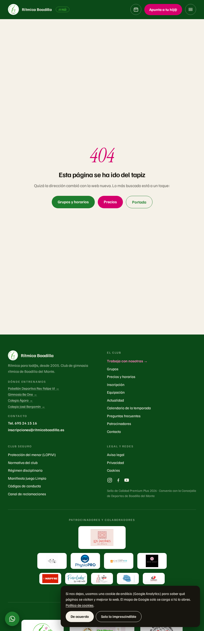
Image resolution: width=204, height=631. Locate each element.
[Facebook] (118, 480)
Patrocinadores (119, 423)
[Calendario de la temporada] (135, 9)
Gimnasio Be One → (22, 394)
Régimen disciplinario (25, 470)
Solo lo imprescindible (118, 616)
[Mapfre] (50, 578)
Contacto (114, 431)
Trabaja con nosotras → (127, 361)
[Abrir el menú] (190, 9)
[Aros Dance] (152, 561)
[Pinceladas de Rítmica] (76, 578)
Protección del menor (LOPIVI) (32, 454)
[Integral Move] (102, 578)
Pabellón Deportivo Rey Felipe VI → (33, 388)
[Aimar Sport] (154, 578)
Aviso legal (115, 454)
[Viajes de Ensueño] (128, 578)
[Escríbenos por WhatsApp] (12, 619)
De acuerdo (80, 616)
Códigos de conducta (24, 486)
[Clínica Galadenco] (118, 561)
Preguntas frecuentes (124, 416)
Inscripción (115, 384)
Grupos (112, 369)
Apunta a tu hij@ (163, 9)
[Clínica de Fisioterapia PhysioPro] (85, 561)
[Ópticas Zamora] (52, 561)
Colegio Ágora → (20, 400)
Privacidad (115, 462)
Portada (139, 202)
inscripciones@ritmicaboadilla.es (36, 429)
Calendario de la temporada (129, 408)
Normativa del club (23, 462)
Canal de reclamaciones (27, 494)
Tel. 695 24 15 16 (22, 423)
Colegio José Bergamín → (26, 406)
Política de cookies (80, 605)
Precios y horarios (121, 376)
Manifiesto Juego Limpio (27, 478)
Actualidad (115, 400)
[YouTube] (126, 480)
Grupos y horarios (73, 201)
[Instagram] (109, 480)
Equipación (116, 392)
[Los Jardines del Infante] (102, 537)
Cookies (113, 470)
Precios (110, 201)
